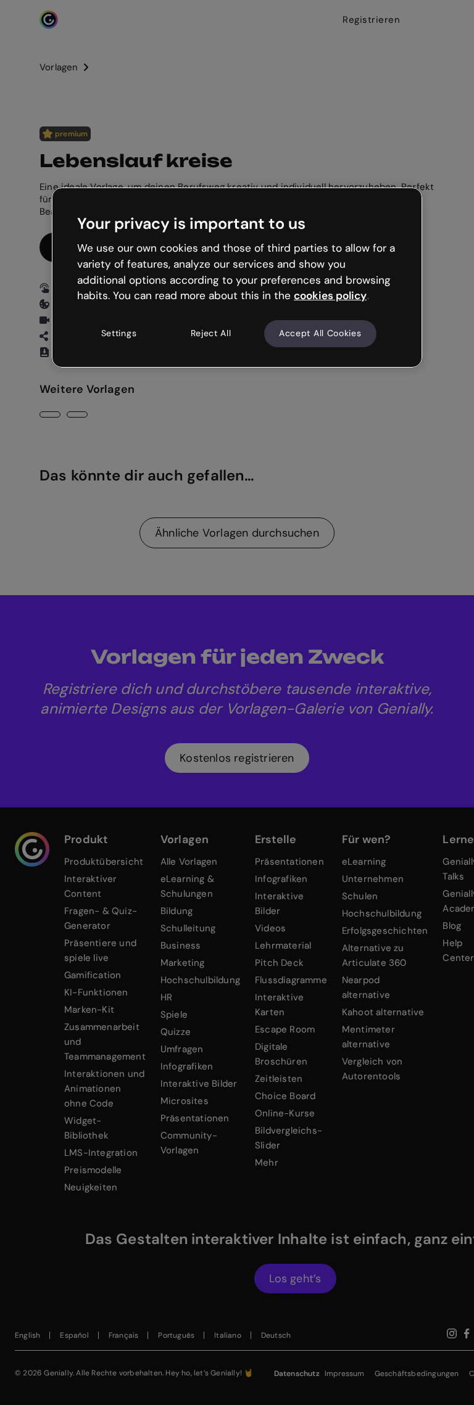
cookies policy (330, 295)
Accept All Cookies (320, 333)
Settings (119, 333)
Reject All (211, 333)
